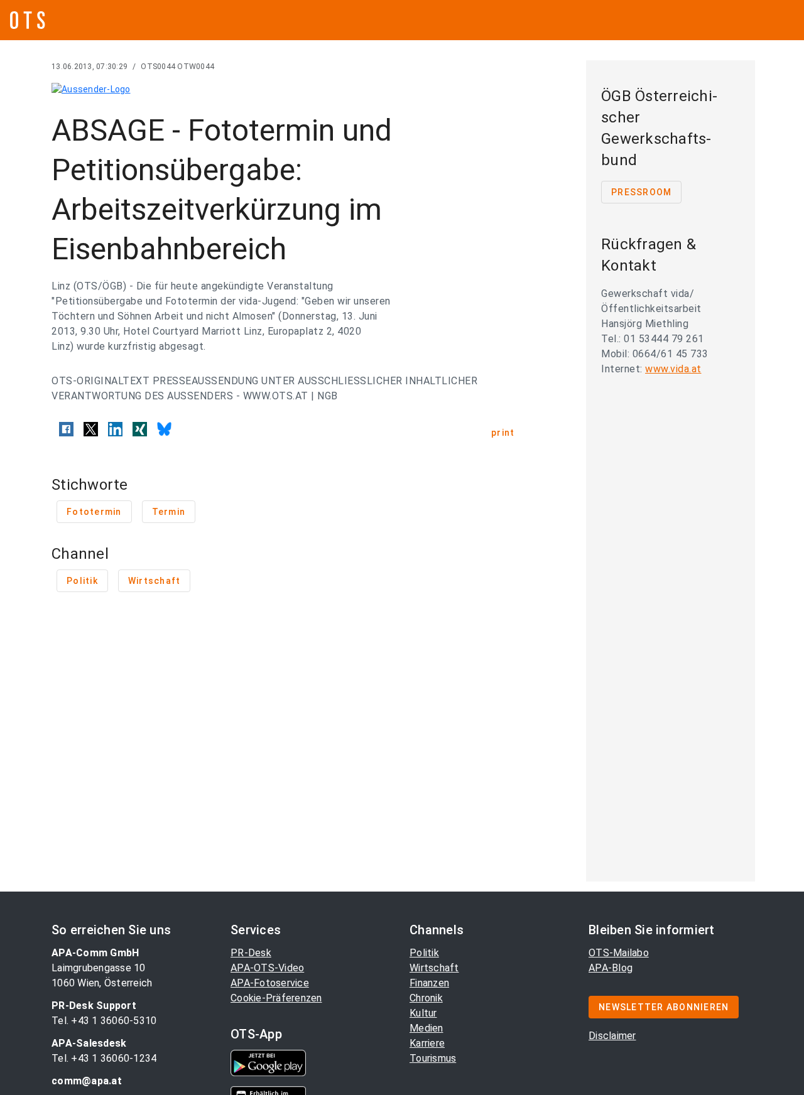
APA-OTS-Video (267, 968)
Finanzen (429, 983)
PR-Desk (251, 953)
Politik (424, 953)
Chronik (426, 998)
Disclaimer (612, 1036)
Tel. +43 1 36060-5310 (104, 1021)
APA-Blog (611, 968)
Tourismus (433, 1058)
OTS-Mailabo (619, 953)
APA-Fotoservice (270, 983)
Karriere (427, 1043)
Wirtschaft (434, 968)
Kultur (423, 1013)
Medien (426, 1028)
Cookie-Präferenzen (276, 998)
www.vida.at (673, 369)
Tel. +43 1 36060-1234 (104, 1058)
